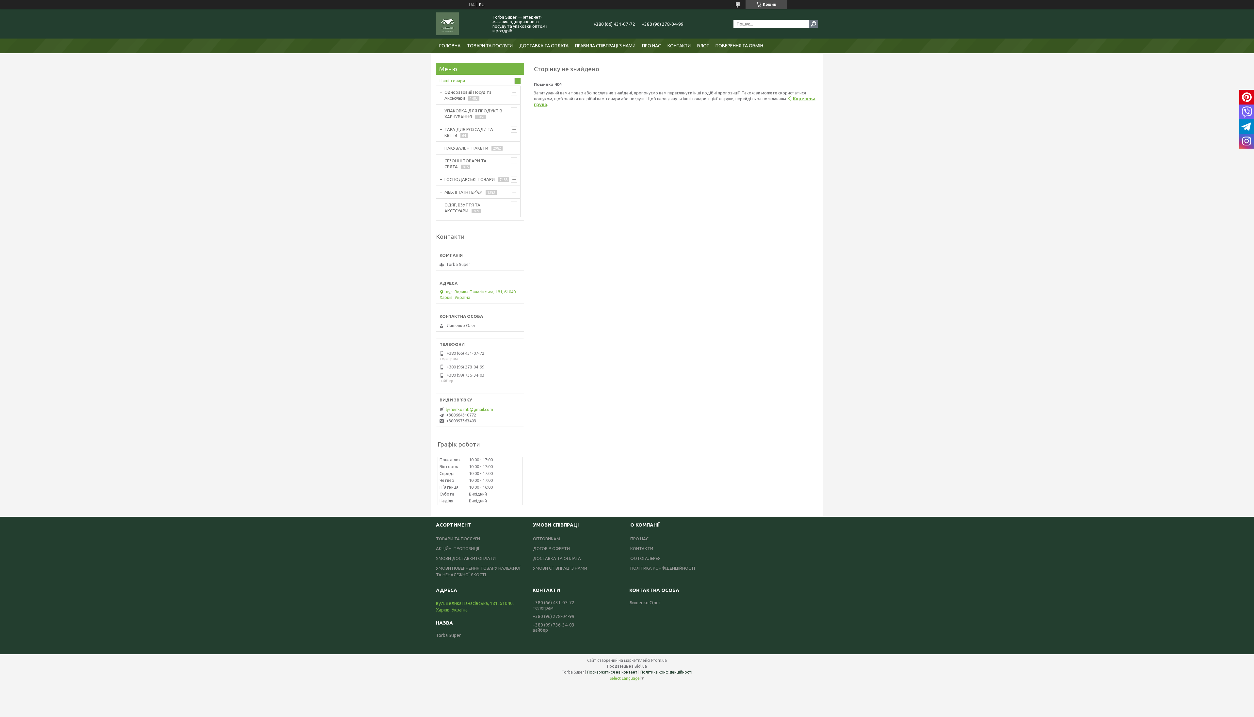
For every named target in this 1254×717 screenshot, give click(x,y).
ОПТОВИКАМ (546, 538)
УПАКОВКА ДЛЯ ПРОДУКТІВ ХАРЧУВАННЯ (473, 113)
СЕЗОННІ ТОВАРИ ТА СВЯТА (465, 163)
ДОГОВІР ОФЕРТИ (551, 548)
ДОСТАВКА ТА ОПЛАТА (544, 45)
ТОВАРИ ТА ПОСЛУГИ (490, 45)
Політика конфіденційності (666, 672)
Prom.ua (659, 660)
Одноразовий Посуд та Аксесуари (467, 95)
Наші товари (452, 80)
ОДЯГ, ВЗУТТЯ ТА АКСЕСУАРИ (462, 208)
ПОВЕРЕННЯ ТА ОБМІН (739, 45)
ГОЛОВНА (449, 45)
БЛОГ (703, 45)
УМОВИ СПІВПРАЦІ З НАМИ (560, 568)
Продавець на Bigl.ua (627, 666)
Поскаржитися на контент (612, 672)
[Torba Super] (460, 23)
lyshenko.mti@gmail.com (469, 409)
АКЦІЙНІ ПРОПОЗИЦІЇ (457, 548)
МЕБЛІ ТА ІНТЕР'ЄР (463, 192)
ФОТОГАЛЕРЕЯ (645, 558)
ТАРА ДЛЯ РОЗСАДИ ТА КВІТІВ (468, 132)
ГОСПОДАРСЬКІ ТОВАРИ (469, 179)
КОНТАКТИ (679, 45)
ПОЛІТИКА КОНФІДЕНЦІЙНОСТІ (662, 568)
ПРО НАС (651, 45)
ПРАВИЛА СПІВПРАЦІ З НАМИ (605, 45)
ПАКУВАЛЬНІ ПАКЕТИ (466, 148)
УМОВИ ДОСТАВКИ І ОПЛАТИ (466, 558)
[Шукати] (813, 24)
